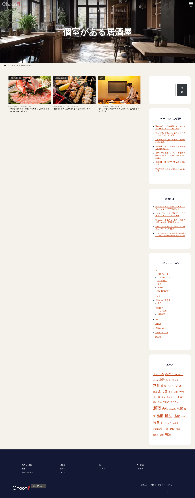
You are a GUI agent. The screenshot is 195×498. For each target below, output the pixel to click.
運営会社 (144, 485)
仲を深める (162, 281)
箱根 (172, 429)
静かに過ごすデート (165, 291)
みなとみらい (174, 374)
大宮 (181, 392)
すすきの (158, 374)
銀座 (178, 428)
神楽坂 (175, 423)
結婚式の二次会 (161, 333)
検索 (182, 90)
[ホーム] (5, 66)
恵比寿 (166, 402)
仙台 (163, 385)
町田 (163, 422)
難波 (168, 434)
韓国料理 (161, 314)
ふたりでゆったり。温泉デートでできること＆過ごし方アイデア (170, 214)
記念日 (160, 287)
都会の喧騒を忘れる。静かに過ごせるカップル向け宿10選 (170, 134)
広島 (159, 402)
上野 (162, 379)
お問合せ (153, 485)
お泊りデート (163, 274)
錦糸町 (156, 435)
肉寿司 (158, 337)
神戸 (169, 423)
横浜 (168, 415)
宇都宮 (169, 397)
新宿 (157, 408)
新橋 (165, 408)
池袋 (177, 416)
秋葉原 (157, 428)
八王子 (170, 386)
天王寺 (156, 397)
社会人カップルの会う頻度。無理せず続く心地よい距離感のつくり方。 (170, 221)
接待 (101, 78)
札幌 (180, 408)
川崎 (180, 397)
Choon (162, 492)
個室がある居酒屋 (16, 78)
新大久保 (174, 402)
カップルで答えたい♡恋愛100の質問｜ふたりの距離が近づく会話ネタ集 (170, 234)
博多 (155, 392)
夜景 (159, 284)
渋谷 (156, 423)
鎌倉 (162, 435)
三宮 (155, 379)
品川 (176, 392)
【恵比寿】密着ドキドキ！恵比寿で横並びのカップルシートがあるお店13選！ (170, 155)
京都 (156, 385)
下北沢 (168, 380)
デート (158, 271)
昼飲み (158, 324)
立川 (166, 428)
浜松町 (183, 416)
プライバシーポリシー (166, 485)
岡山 (175, 397)
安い (157, 319)
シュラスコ (162, 311)
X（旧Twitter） (38, 486)
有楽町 (172, 408)
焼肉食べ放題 (160, 328)
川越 (154, 402)
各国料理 (159, 308)
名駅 (170, 392)
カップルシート (163, 277)
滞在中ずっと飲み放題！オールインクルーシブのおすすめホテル (170, 127)
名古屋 (162, 391)
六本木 (178, 385)
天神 (163, 397)
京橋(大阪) (175, 380)
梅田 (160, 416)
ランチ (158, 296)
